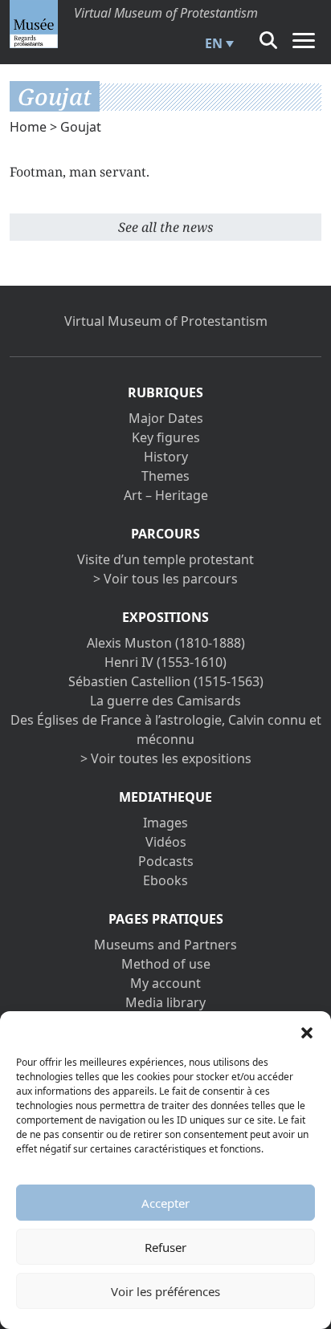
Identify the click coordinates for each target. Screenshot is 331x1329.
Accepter (165, 1203)
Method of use (165, 964)
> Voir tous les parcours (165, 578)
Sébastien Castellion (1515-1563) (166, 681)
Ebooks (165, 880)
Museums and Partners (165, 944)
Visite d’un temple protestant (165, 559)
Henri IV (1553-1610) (165, 662)
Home (28, 127)
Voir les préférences (165, 1291)
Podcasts (166, 861)
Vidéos (165, 842)
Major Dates (166, 418)
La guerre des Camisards (165, 700)
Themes (165, 476)
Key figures (166, 437)
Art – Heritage (166, 495)
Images (165, 822)
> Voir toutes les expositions (165, 758)
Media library (165, 1002)
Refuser (165, 1247)
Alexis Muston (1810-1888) (166, 643)
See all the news (165, 227)
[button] (307, 1031)
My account (165, 983)
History (166, 456)
